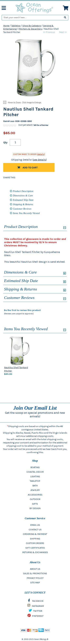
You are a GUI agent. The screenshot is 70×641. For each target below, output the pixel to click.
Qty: (5, 142)
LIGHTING (35, 476)
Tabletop (16, 25)
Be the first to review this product (22, 310)
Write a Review (41, 125)
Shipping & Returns (22, 204)
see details (39, 159)
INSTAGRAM (37, 606)
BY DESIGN (35, 508)
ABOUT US (35, 569)
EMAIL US (35, 525)
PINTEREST (37, 616)
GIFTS (35, 503)
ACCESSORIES (35, 494)
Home (6, 25)
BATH (35, 485)
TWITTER (37, 611)
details (41, 154)
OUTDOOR (35, 499)
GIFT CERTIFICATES (35, 547)
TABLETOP (35, 481)
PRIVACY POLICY (35, 578)
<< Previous (49, 32)
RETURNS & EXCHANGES (35, 552)
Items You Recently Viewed (26, 213)
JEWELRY (35, 490)
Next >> (63, 32)
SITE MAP (35, 582)
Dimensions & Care (22, 195)
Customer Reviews (21, 208)
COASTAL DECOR (35, 472)
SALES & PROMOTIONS (35, 573)
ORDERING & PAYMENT (35, 534)
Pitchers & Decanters (30, 29)
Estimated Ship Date (23, 200)
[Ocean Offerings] (34, 7)
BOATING (35, 467)
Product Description (22, 191)
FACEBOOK (37, 601)
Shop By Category (31, 25)
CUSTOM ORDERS (35, 543)
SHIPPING (35, 538)
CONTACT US (35, 529)
